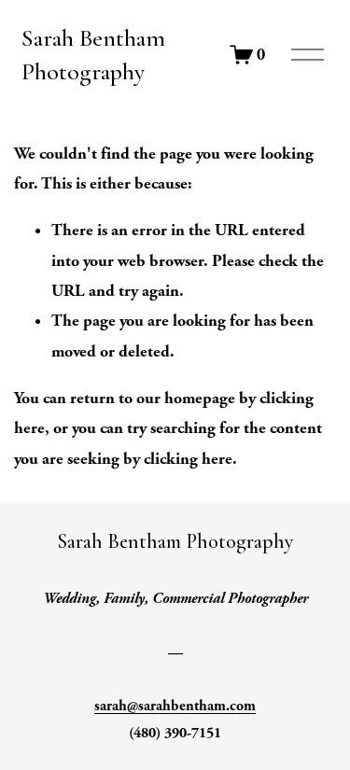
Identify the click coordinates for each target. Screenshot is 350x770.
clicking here (188, 459)
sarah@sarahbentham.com (175, 706)
